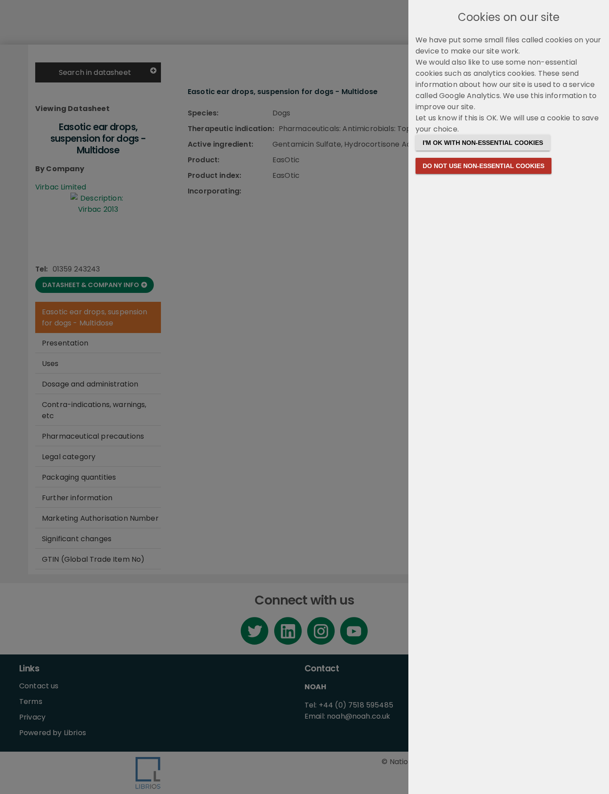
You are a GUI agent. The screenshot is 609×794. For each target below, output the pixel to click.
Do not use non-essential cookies (483, 165)
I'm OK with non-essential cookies (483, 142)
